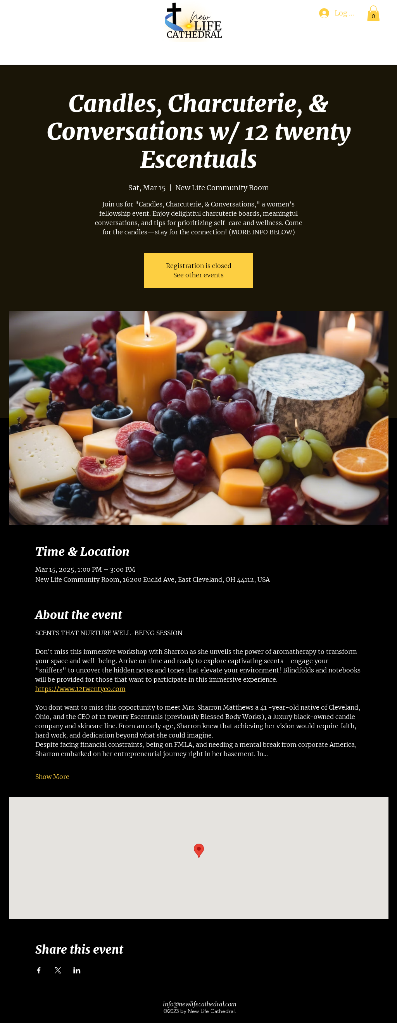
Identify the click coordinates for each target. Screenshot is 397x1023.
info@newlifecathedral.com (199, 1004)
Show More (52, 777)
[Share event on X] (58, 970)
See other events (198, 275)
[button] (373, 13)
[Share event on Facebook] (39, 970)
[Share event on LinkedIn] (77, 970)
